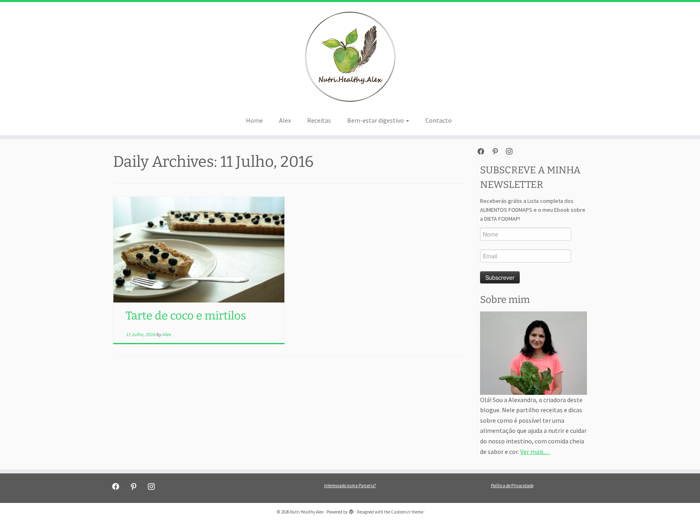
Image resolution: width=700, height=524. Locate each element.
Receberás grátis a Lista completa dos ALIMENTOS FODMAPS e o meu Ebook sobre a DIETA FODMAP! (532, 209)
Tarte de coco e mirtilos (186, 315)
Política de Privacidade (512, 485)
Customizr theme (407, 512)
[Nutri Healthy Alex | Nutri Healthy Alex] (350, 56)
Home (254, 120)
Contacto (438, 120)
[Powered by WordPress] (351, 510)
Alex (285, 120)
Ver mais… (535, 451)
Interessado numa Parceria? (350, 485)
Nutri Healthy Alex (307, 512)
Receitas (319, 120)
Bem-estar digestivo (376, 120)
